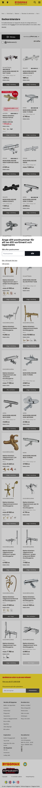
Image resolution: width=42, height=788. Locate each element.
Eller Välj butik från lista (9, 260)
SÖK (32, 253)
